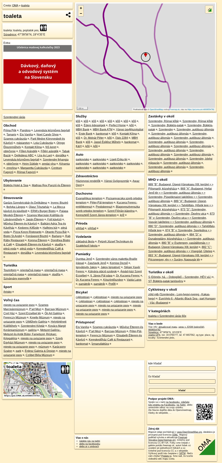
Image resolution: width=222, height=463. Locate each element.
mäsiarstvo (23, 142)
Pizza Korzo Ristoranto (27, 231)
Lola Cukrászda (43, 142)
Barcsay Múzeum (55, 309)
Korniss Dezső (119, 263)
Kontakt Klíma (33, 147)
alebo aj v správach (89, 446)
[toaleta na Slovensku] (44, 28)
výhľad (80, 228)
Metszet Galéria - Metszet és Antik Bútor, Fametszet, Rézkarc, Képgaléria (32, 334)
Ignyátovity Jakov (86, 267)
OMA (15, 5)
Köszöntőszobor (113, 279)
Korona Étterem (37, 240)
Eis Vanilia (26, 134)
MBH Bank (82, 129)
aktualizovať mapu (168, 327)
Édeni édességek (94, 125)
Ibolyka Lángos (15, 206)
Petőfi (112, 283)
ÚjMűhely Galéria (36, 321)
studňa (59, 244)
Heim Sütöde (30, 163)
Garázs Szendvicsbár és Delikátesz (25, 202)
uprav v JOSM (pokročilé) (191, 327)
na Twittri (181, 405)
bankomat (102, 133)
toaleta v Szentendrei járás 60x (167, 315)
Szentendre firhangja (56, 159)
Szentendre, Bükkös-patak (167, 125)
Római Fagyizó (26, 172)
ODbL (175, 434)
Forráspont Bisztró (37, 236)
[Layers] (209, 9)
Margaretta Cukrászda (34, 167)
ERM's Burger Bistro (43, 211)
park (18, 350)
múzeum (43, 346)
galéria (32, 330)
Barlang (57, 236)
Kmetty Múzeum (40, 317)
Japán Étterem (35, 219)
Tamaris (11, 134)
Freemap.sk (174, 109)
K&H (79, 146)
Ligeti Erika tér (118, 159)
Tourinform (9, 270)
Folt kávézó (54, 219)
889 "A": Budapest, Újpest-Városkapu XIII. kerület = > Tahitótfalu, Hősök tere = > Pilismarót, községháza (180, 205)
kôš (78, 121)
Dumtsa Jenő (84, 258)
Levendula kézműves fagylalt (52, 130)
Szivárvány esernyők (16, 278)
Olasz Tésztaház (39, 206)
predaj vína (49, 163)
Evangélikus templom (89, 198)
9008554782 (154, 329)
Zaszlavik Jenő (97, 263)
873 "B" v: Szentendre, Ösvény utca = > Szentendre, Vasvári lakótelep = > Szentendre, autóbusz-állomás (181, 217)
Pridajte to (166, 456)
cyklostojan (83, 297)
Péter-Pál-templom (101, 202)
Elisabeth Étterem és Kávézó (33, 244)
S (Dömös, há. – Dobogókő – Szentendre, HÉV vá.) (179, 277)
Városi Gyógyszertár (116, 180)
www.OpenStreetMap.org (189, 432)
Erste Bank (85, 133)
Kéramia (64, 163)
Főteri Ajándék (28, 151)
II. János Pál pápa (101, 275)
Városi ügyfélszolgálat (129, 129)
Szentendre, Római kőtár (163, 121)
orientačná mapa (30, 270)
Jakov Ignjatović (110, 267)
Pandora (25, 130)
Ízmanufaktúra (100, 343)
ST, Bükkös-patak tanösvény (165, 281)
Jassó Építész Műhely (107, 142)
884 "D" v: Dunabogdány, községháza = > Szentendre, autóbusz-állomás (181, 238)
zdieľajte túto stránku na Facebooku (168, 403)
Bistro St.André (12, 236)
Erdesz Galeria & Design (40, 350)
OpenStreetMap (156, 109)
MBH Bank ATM (102, 129)
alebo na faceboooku (89, 443)
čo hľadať (154, 376)
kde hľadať (155, 363)
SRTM (182, 453)
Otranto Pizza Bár (56, 231)
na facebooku (173, 402)
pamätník (84, 283)
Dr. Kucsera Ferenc (128, 275)
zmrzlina (11, 167)
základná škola (85, 241)
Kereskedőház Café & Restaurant (109, 339)
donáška (61, 155)
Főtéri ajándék (49, 151)
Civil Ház (9, 313)
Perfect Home (117, 125)
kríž (122, 215)
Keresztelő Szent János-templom (96, 215)
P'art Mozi (35, 309)
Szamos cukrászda (15, 138)
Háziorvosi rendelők (88, 180)
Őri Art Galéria (53, 313)
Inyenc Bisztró (59, 202)
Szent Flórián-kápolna (121, 210)
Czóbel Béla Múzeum (39, 355)
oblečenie (9, 151)
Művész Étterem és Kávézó (20, 223)
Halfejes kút (50, 227)
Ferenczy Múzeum (14, 317)
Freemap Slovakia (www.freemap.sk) (167, 438)
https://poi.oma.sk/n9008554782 (200, 109)
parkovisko (82, 159)
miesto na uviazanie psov (19, 305)
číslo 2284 (121, 137)
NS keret (50, 147)
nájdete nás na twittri (89, 441)
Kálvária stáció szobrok (102, 271)
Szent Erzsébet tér (29, 313)
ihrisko (7, 291)
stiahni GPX (154, 335)
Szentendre (166, 129)
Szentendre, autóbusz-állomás (195, 129)
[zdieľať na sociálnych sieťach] (68, 15)
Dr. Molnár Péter (94, 137)
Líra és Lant (44, 155)
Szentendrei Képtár (33, 325)
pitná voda (9, 248)
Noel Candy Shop (48, 134)
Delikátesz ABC (24, 155)
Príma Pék (9, 130)
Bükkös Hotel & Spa (15, 185)
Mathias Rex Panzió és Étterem (51, 185)
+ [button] (81, 8)
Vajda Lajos (134, 279)
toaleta (25, 5)
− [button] (81, 13)
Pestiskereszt (104, 206)
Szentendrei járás (14, 117)
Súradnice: (10, 34)
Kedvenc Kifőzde (28, 227)
